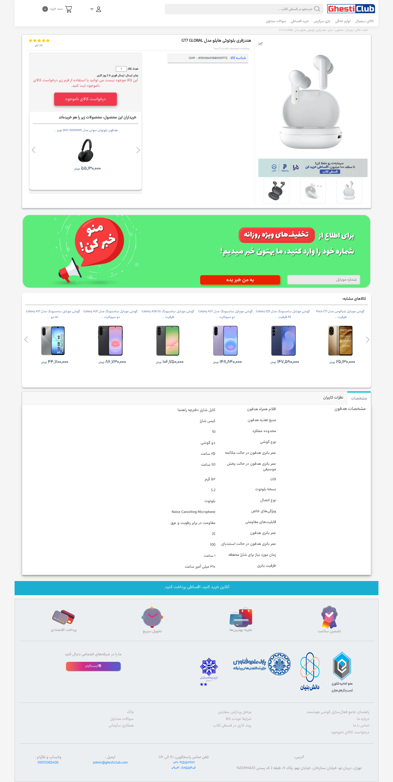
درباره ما (363, 719)
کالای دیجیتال (364, 21)
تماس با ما (361, 725)
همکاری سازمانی (121, 725)
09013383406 (48, 762)
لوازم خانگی (342, 21)
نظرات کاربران (333, 397)
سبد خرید (53, 8)
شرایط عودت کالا (239, 719)
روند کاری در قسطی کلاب (232, 725)
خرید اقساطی (300, 21)
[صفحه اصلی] (351, 6)
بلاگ (130, 712)
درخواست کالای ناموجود (350, 732)
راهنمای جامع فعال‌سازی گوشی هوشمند (337, 712)
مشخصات (359, 398)
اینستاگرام (91, 666)
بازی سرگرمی (322, 21)
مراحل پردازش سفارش (235, 712)
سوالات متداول (276, 21)
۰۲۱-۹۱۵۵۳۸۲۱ (184, 762)
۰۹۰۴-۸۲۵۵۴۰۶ (183, 768)
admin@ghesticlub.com (110, 762)
